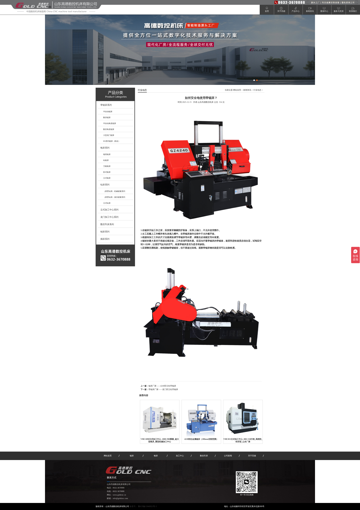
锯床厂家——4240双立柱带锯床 (162, 386)
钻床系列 (104, 184)
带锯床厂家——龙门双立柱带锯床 (163, 389)
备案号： (143, 506)
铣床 (156, 456)
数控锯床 (107, 117)
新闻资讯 (247, 90)
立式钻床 (107, 203)
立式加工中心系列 (109, 209)
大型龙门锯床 (108, 135)
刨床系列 (104, 231)
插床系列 (104, 239)
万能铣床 (107, 166)
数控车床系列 (107, 224)
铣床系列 (104, 148)
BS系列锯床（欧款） (111, 141)
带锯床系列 (106, 105)
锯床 (132, 456)
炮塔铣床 (107, 154)
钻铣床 (106, 160)
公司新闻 (228, 456)
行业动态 (257, 90)
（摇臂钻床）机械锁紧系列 (114, 191)
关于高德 (252, 456)
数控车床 (204, 456)
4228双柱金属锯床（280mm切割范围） (201, 439)
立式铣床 (107, 178)
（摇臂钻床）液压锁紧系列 (114, 197)
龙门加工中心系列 (109, 217)
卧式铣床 (107, 172)
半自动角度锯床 (109, 123)
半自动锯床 (107, 112)
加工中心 (180, 456)
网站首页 (237, 90)
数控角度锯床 (108, 129)
